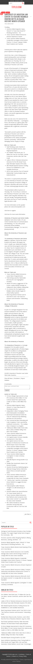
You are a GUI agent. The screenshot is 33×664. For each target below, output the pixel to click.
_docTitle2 (27, 514)
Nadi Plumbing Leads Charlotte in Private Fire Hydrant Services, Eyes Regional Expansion (16, 148)
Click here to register (10, 210)
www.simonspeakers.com (18, 207)
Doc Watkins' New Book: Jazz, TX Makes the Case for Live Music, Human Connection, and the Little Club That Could (16, 596)
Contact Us (15, 656)
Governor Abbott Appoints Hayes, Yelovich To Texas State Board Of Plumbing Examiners (16, 407)
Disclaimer (17, 378)
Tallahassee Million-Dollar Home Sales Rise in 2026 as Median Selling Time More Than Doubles (17, 429)
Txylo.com (16, 7)
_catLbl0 (3, 12)
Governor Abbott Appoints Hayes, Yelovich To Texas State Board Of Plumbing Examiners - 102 (16, 31)
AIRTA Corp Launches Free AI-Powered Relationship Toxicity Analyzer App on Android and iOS (17, 173)
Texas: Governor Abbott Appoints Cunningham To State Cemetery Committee (16, 456)
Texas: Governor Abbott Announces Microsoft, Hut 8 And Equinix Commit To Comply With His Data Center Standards (15, 578)
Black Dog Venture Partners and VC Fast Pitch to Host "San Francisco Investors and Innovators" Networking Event (16, 612)
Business (13, 375)
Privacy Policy (23, 656)
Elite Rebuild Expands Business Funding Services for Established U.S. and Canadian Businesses (17, 167)
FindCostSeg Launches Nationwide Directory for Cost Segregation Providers (16, 279)
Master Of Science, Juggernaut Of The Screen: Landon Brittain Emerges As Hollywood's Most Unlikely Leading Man (17, 285)
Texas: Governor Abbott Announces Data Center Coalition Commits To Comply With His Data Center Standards (17, 476)
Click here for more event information (14, 214)
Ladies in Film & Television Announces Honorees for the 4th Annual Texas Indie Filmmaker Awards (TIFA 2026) (17, 162)
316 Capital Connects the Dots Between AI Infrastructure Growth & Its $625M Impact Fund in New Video (17, 442)
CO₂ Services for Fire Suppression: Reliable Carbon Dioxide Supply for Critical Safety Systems (16, 291)
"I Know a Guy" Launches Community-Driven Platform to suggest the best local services (17, 482)
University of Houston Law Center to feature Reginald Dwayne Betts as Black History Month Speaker (16, 18)
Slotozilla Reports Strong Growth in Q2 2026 (13, 637)
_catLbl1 (8, 12)
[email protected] (9, 229)
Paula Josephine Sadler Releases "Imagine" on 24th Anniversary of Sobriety (16, 487)
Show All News (8, 378)
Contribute (21, 654)
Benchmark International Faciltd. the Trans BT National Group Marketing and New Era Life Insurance (16, 416)
